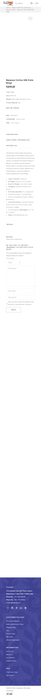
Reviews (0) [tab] (11, 145)
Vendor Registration (12, 640)
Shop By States (11, 661)
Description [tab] (12, 134)
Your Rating (10, 258)
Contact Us (9, 651)
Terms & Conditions (12, 621)
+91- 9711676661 (19, 600)
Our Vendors (10, 658)
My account (10, 675)
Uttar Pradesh (15, 123)
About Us (9, 654)
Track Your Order (12, 672)
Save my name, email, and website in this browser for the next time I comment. (21, 303)
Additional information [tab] (18, 140)
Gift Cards (9, 637)
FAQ (7, 630)
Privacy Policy (10, 634)
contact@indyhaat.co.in (20, 215)
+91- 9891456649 (19, 597)
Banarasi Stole (20, 119)
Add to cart (20, 355)
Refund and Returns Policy (14, 624)
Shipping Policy (11, 627)
